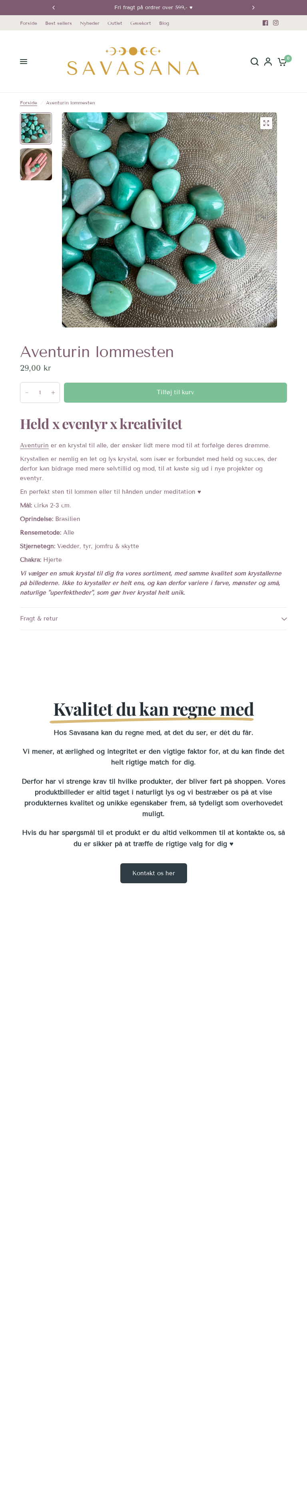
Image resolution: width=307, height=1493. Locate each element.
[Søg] (254, 61)
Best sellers (58, 23)
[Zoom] (266, 123)
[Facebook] (265, 23)
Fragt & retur (39, 618)
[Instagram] (276, 23)
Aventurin (34, 445)
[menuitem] (30, 23)
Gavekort (140, 23)
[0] (281, 61)
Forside (28, 23)
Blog (164, 23)
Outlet (115, 23)
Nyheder (90, 23)
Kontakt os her (153, 873)
